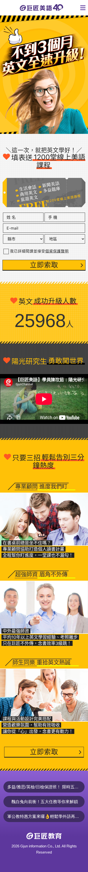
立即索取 (44, 265)
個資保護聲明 (57, 251)
